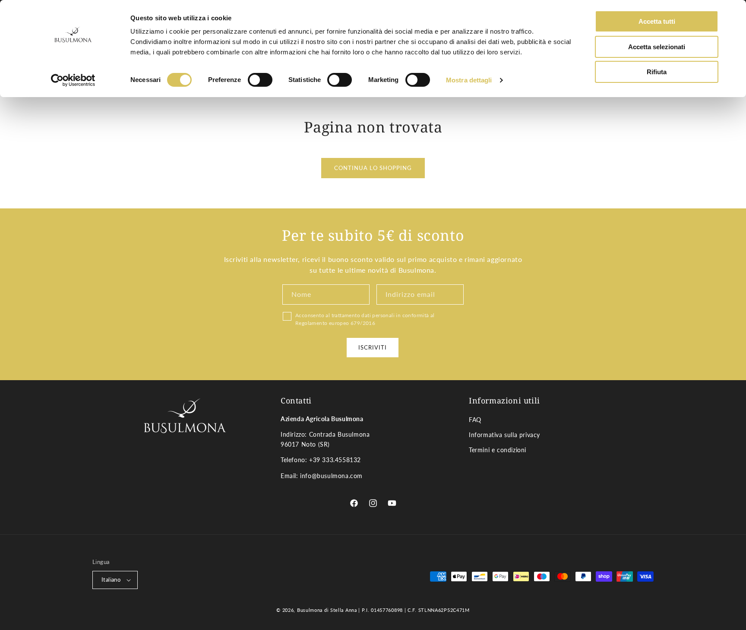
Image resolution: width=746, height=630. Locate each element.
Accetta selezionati (656, 46)
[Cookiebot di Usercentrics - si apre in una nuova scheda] (73, 80)
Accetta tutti (657, 21)
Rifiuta (657, 72)
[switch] (260, 80)
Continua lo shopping (373, 167)
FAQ (475, 419)
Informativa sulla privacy (504, 434)
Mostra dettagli (469, 80)
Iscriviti (372, 346)
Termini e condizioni (497, 450)
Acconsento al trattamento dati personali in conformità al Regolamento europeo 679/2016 (365, 319)
